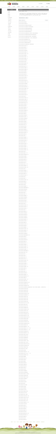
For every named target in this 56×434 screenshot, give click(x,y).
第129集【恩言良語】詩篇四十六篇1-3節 (23, 334)
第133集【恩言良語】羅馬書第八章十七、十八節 (24, 329)
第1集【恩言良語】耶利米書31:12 (23, 419)
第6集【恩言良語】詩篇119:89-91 (23, 411)
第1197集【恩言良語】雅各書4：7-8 (23, 47)
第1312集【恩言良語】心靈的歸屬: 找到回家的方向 (25, 42)
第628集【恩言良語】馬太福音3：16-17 (23, 228)
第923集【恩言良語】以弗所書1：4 (23, 121)
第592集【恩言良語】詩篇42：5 (22, 255)
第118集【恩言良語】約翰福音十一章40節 (23, 340)
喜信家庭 (9, 6)
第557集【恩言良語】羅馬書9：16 (23, 277)
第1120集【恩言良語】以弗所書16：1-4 (23, 69)
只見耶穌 (12, 0)
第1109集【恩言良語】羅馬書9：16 (23, 72)
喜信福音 (14, 6)
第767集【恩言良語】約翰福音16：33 (23, 165)
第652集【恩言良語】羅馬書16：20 (23, 211)
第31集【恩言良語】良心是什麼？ (23, 389)
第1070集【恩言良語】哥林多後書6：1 (23, 83)
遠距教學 (37, 6)
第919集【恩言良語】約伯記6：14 (23, 124)
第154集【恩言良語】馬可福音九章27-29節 (24, 321)
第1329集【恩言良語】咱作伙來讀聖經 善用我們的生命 (25, 31)
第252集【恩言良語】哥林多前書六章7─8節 (24, 285)
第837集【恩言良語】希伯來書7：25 (23, 146)
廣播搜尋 (0, 11)
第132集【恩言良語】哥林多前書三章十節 (23, 331)
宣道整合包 (9, 0)
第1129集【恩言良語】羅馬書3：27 (23, 64)
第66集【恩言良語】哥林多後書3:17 (23, 370)
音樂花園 (10, 23)
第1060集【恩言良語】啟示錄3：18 (23, 91)
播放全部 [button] (47, 20)
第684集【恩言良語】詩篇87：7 (22, 192)
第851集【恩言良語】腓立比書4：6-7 (23, 143)
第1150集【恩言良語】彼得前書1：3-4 (23, 58)
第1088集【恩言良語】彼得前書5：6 (23, 77)
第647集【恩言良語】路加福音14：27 (23, 219)
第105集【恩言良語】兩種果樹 (22, 356)
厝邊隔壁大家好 (10, 26)
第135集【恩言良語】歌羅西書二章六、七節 (24, 326)
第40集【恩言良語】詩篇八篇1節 (22, 381)
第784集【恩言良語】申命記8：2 (22, 162)
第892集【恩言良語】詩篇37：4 (22, 135)
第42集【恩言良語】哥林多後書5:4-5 (23, 378)
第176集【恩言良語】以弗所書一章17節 (23, 310)
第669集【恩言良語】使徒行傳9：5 (23, 198)
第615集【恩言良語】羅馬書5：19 (23, 241)
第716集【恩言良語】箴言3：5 (22, 176)
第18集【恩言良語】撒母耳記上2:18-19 (23, 400)
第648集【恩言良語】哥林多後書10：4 (23, 217)
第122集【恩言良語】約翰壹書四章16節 (23, 337)
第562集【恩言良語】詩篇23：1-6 (23, 271)
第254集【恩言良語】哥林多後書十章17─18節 (24, 282)
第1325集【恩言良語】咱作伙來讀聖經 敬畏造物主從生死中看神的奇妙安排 (27, 34)
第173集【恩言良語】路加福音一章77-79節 (24, 315)
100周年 (15, 0)
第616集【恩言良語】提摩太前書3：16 (23, 239)
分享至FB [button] (24, 20)
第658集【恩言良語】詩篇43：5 (22, 203)
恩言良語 (10, 29)
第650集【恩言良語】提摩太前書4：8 (23, 214)
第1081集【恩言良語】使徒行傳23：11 (23, 80)
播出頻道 (9, 14)
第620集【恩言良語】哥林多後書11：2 (23, 233)
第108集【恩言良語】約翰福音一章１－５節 (24, 351)
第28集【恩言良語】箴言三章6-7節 (23, 392)
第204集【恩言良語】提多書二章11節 (23, 304)
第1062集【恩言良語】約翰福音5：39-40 (23, 88)
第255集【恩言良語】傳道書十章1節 (23, 280)
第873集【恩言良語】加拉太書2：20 (23, 140)
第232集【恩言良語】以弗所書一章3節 (23, 296)
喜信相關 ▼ (2, 0)
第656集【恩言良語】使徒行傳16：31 (23, 206)
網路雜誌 (18, 6)
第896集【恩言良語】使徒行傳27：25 (23, 132)
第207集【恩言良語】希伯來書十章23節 (23, 301)
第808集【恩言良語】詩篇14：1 (22, 151)
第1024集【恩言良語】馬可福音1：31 (23, 99)
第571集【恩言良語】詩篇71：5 (22, 269)
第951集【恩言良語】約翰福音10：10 (23, 107)
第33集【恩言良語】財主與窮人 (22, 386)
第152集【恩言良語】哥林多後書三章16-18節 (24, 323)
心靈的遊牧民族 (10, 17)
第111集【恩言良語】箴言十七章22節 (23, 348)
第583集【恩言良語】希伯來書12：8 (23, 263)
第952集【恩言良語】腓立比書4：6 (23, 105)
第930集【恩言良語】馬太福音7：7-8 (23, 116)
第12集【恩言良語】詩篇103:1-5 (22, 405)
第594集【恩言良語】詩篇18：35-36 (23, 252)
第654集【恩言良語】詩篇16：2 (22, 209)
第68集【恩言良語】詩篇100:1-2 (22, 367)
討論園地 (47, 6)
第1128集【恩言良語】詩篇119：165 (23, 66)
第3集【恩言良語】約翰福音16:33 (23, 416)
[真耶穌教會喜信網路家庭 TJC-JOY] (13, 4)
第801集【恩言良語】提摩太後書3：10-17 (24, 154)
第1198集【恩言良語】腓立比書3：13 (23, 45)
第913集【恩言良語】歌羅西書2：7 (23, 127)
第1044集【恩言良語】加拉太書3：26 (23, 94)
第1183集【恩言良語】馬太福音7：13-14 (23, 53)
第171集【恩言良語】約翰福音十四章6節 (23, 318)
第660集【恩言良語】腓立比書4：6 (23, 200)
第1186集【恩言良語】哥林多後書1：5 (23, 50)
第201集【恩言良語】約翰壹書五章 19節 (23, 307)
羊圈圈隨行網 (6, 0)
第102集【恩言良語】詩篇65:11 (22, 359)
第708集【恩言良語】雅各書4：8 (22, 181)
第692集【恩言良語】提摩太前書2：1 (23, 189)
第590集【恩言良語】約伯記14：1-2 (23, 258)
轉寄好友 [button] (20, 20)
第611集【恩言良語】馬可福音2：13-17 (23, 247)
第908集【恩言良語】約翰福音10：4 (23, 129)
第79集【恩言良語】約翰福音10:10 (23, 364)
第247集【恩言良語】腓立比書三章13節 (23, 288)
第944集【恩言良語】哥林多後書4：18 (23, 110)
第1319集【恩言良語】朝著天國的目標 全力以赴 (24, 39)
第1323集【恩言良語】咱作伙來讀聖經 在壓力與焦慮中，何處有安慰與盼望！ (28, 36)
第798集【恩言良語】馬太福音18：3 (23, 157)
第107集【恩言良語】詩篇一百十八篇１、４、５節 (25, 353)
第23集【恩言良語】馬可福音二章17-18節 (23, 397)
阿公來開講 (10, 32)
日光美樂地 (42, 6)
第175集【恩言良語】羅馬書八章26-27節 (23, 312)
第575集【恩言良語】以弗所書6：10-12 (23, 266)
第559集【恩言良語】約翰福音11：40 (23, 274)
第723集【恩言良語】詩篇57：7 (22, 168)
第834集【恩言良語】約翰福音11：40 (23, 148)
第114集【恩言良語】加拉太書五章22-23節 (24, 345)
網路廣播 (23, 6)
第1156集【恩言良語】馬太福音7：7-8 (23, 56)
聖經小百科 (10, 20)
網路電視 (28, 6)
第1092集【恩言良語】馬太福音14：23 (23, 75)
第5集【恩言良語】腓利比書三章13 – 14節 (24, 413)
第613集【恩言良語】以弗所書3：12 (23, 244)
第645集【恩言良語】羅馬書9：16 (23, 222)
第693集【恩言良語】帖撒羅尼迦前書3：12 (24, 187)
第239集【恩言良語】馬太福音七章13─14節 (24, 293)
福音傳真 (33, 6)
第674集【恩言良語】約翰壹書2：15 (23, 195)
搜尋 (46, 3)
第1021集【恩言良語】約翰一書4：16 (23, 102)
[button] (49, 3)
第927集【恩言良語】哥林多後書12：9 (23, 118)
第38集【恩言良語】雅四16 (22, 383)
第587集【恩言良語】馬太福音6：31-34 (23, 260)
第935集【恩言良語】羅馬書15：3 (23, 113)
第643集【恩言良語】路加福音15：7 (23, 225)
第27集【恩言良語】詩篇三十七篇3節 (23, 394)
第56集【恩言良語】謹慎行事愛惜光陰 (23, 372)
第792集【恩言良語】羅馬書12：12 (23, 159)
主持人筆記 (9, 35)
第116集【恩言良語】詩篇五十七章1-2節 (23, 342)
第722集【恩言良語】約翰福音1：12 (23, 170)
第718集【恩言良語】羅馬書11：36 (23, 173)
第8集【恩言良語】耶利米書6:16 (22, 408)
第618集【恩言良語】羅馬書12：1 (23, 236)
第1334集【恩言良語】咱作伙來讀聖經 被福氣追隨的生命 (25, 28)
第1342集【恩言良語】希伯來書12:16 (23, 23)
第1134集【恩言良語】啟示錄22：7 (23, 61)
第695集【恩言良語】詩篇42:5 (22, 184)
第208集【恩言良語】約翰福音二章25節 (23, 299)
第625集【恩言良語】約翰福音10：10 (23, 230)
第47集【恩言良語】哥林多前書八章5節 (23, 375)
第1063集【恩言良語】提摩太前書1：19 (23, 86)
